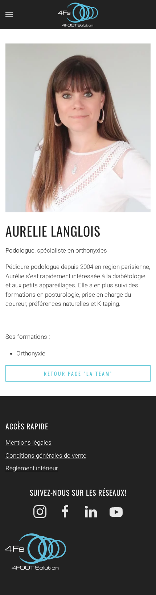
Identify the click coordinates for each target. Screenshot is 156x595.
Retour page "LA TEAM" (78, 373)
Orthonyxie (30, 353)
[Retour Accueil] (78, 14)
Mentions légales (28, 442)
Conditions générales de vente (45, 455)
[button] (9, 14)
